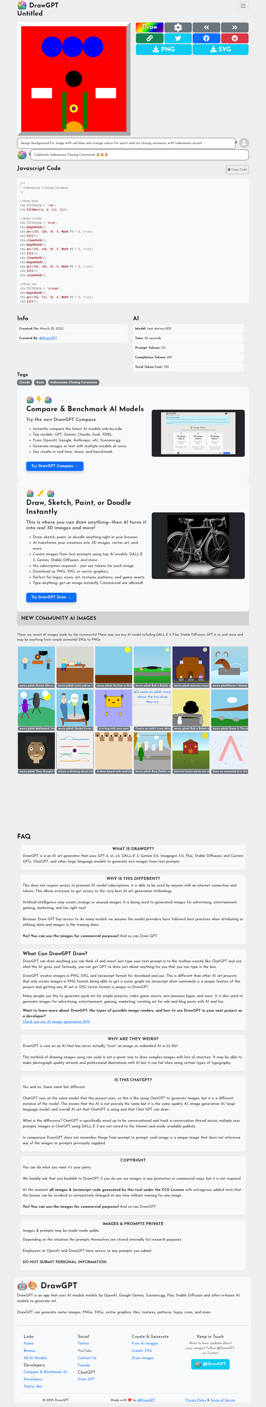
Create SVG (142, 1351)
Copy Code (238, 169)
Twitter (83, 1344)
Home (29, 1344)
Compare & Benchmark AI (45, 1372)
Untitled (30, 14)
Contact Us (87, 1358)
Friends (84, 1365)
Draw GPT (86, 1379)
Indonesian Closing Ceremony (73, 382)
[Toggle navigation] (243, 6)
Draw (150, 27)
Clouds (24, 382)
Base (40, 382)
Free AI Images (145, 1344)
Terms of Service (223, 1400)
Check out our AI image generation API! (56, 1022)
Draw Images (143, 1358)
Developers (33, 1379)
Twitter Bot (33, 1387)
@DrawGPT (48, 338)
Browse (30, 1351)
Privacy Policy (196, 1400)
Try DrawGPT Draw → (51, 597)
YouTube (85, 1351)
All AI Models (35, 1358)
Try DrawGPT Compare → (54, 466)
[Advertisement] (192, 84)
